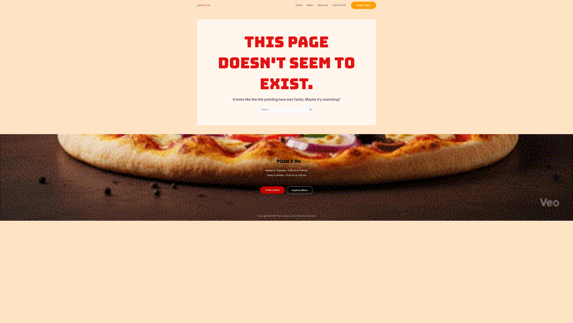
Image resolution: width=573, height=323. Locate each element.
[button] (363, 5)
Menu (310, 5)
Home (299, 5)
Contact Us (339, 5)
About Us (323, 5)
